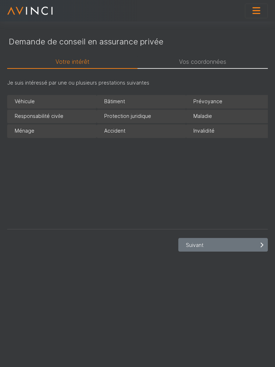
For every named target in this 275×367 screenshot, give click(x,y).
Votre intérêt (73, 61)
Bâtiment (114, 101)
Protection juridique (127, 116)
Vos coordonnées (202, 61)
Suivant (194, 245)
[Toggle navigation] (256, 11)
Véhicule (25, 101)
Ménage (24, 131)
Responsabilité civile (39, 116)
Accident (114, 131)
